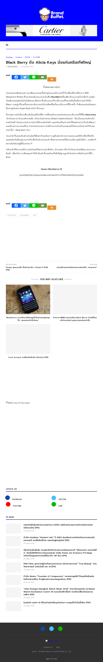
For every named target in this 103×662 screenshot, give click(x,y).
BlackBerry (24, 215)
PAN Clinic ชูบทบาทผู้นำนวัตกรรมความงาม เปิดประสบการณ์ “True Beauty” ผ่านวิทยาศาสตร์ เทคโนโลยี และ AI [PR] (60, 565)
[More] (52, 77)
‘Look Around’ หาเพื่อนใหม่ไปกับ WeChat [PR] (28, 357)
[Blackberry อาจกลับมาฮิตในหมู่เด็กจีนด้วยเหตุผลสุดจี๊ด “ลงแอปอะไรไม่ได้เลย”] (28, 299)
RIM (34, 215)
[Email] (42, 77)
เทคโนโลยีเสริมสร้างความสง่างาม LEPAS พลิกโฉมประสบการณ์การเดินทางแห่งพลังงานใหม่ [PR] (58, 526)
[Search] (96, 45)
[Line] (33, 77)
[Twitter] (24, 77)
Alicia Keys (12, 215)
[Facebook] (16, 77)
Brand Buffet (12, 67)
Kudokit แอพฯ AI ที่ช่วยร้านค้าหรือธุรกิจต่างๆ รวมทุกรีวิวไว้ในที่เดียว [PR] (56, 602)
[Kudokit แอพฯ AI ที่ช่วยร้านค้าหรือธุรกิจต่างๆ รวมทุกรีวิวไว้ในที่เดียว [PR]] (13, 606)
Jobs (58, 647)
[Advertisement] (51, 239)
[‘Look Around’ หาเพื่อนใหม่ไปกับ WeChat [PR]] (28, 339)
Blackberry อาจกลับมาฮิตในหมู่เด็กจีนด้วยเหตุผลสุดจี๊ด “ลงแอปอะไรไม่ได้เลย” (28, 319)
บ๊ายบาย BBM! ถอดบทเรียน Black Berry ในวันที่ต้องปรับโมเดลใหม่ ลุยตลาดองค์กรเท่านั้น (75, 319)
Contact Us (47, 647)
